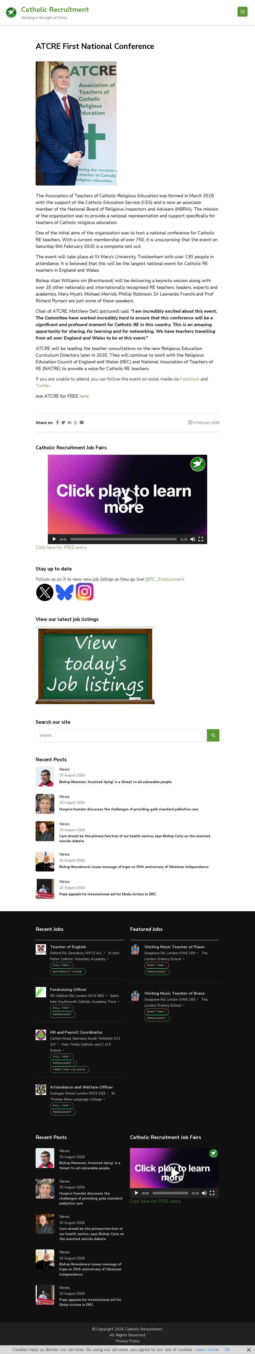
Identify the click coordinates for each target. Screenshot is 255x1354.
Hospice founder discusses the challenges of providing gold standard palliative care (128, 809)
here (84, 396)
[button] (127, 499)
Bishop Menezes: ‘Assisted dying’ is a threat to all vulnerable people (115, 782)
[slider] (123, 539)
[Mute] (192, 539)
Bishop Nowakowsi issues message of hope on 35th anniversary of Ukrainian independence (133, 867)
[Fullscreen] (200, 539)
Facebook (189, 379)
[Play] (54, 539)
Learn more (206, 1350)
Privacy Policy (128, 1341)
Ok (227, 1350)
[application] (127, 499)
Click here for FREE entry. (61, 547)
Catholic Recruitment (55, 9)
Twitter (43, 386)
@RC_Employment (164, 579)
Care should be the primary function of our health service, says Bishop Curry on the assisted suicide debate (134, 838)
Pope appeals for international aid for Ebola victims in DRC (107, 894)
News (64, 769)
